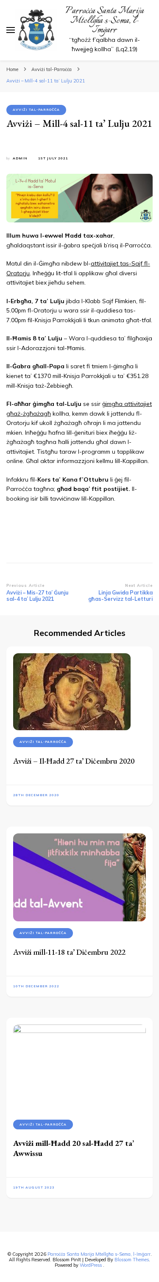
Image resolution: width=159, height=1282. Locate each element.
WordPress (91, 1265)
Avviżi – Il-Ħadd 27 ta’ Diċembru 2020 (73, 761)
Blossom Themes (131, 1260)
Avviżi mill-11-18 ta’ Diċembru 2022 (69, 952)
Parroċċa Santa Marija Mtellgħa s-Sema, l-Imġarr (104, 20)
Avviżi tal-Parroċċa (36, 109)
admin (20, 158)
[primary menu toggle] (10, 30)
